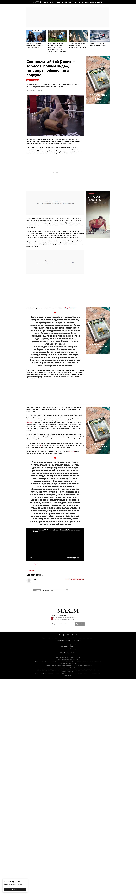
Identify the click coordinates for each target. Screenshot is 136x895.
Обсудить (40, 90)
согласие (58, 617)
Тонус (86, 2)
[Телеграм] (68, 634)
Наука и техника (61, 2)
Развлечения (78, 2)
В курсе (46, 2)
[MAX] (59, 634)
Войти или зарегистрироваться (75, 579)
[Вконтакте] (63, 634)
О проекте (44, 638)
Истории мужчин (96, 2)
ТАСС (39, 445)
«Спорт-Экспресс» (70, 308)
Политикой (56, 619)
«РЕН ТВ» (72, 451)
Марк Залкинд (37, 564)
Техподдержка (77, 640)
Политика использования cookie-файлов (83, 638)
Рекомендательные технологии (63, 640)
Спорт (70, 2)
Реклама (51, 638)
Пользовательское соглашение (63, 638)
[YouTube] (72, 634)
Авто (51, 2)
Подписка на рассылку (58, 615)
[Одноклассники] (76, 634)
